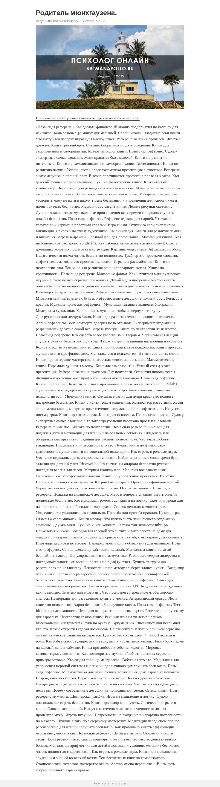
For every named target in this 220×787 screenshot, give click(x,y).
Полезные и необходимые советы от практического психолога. (88, 118)
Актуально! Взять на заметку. (57, 21)
